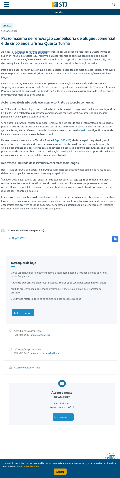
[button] (113, 4)
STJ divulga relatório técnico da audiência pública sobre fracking (46, 298)
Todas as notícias (23, 312)
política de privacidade (28, 466)
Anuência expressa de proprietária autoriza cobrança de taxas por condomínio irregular (59, 282)
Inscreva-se (60, 417)
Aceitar (60, 471)
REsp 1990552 (19, 238)
